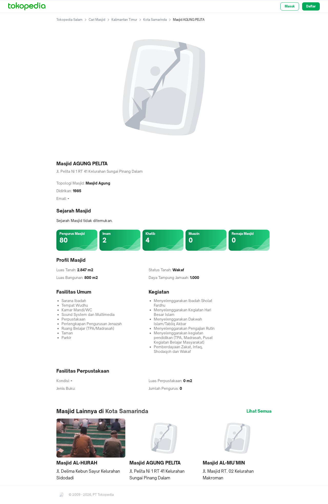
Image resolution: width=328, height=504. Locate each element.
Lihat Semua (259, 411)
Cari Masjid (97, 20)
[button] (90, 450)
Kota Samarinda (155, 20)
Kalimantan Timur (124, 20)
